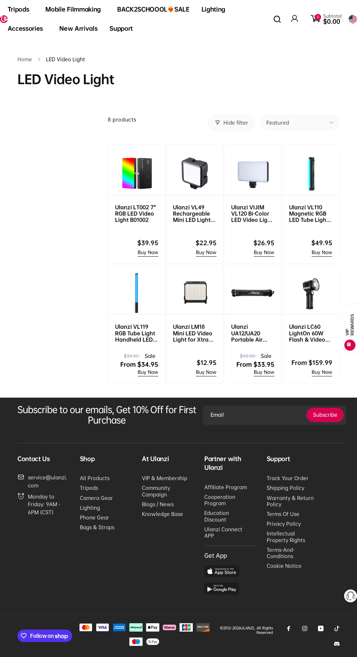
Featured (277, 122)
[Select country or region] (353, 19)
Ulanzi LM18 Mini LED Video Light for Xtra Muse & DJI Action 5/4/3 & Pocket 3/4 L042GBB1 (192, 333)
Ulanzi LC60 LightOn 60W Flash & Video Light (307, 333)
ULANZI (247, 628)
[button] (20, 9)
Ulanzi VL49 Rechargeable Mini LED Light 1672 (192, 213)
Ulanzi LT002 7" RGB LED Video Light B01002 (135, 213)
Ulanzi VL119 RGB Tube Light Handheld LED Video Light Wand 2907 (135, 333)
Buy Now (148, 252)
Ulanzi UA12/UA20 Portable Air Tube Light (247, 333)
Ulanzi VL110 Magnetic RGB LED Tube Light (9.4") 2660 (308, 213)
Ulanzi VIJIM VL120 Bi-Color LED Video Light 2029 (252, 213)
